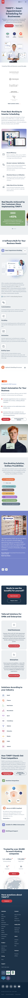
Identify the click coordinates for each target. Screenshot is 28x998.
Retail (2, 918)
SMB (17, 286)
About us (14, 873)
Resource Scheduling (11, 500)
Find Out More (6, 818)
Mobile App (16, 931)
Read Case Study (5, 555)
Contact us (6, 901)
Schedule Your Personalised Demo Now (20, 773)
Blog (15, 945)
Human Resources (4, 924)
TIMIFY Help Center (5, 967)
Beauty (2, 930)
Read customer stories (13, 103)
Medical (2, 932)
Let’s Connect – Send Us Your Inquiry (7, 773)
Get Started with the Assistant (18, 419)
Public (2, 928)
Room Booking (9, 490)
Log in (15, 916)
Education (3, 926)
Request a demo (18, 25)
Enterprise (3, 916)
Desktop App (17, 927)
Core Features (4, 945)
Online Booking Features (16, 296)
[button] (12, 228)
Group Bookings (9, 479)
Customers (16, 943)
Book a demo (17, 920)
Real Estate (3, 922)
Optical (2, 938)
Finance (2, 920)
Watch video (6, 419)
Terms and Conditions (10, 994)
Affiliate (16, 955)
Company (16, 939)
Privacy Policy (17, 994)
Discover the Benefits (14, 645)
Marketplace (3, 949)
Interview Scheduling (11, 497)
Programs (16, 953)
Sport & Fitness (4, 934)
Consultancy (3, 936)
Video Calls (8, 483)
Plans (2, 959)
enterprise (3, 288)
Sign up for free (17, 914)
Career (15, 941)
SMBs (2, 914)
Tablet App (16, 929)
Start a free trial (9, 25)
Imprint (2, 994)
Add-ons (3, 947)
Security (2, 951)
